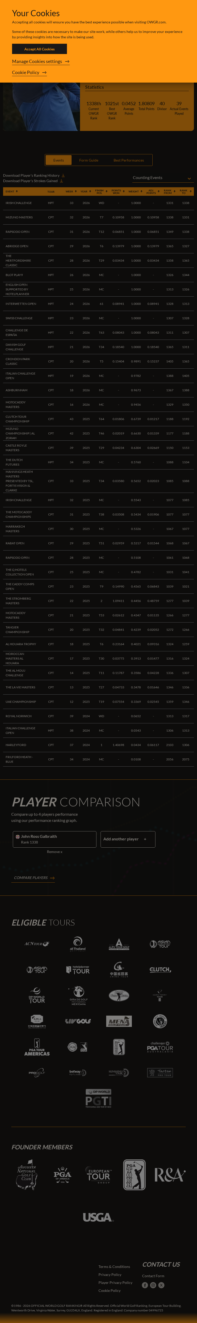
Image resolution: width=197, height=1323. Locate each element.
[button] (98, 61)
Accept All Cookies (39, 49)
